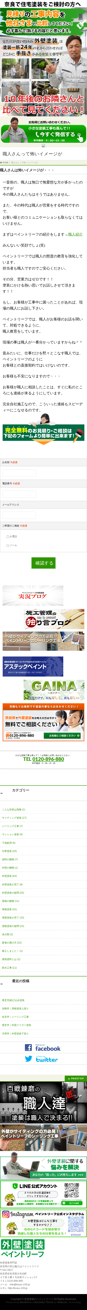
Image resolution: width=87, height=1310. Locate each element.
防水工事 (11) (9, 967)
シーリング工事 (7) (12, 826)
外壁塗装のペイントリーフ (38, 1299)
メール (13, 545)
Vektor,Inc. (62, 1302)
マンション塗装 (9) (12, 834)
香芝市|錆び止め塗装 (13, 1000)
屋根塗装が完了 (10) (13, 917)
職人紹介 (75, 234)
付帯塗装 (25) (9, 851)
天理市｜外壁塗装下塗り (15, 1033)
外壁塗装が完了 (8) (12, 884)
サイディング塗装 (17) (14, 817)
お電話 (13, 536)
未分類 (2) (7, 934)
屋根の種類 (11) (10, 901)
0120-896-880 (48, 759)
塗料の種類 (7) (10, 859)
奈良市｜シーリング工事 (15, 1016)
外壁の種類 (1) (10, 867)
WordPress (26, 1302)
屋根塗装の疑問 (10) (13, 926)
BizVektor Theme (44, 1302)
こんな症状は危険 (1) (13, 809)
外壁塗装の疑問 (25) (13, 892)
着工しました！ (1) (12, 951)
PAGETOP (77, 1078)
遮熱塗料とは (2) (11, 959)
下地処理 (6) (8, 842)
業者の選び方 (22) (12, 942)
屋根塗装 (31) (9, 909)
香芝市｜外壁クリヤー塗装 (16, 1025)
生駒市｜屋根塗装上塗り (15, 1008)
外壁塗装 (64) (9, 876)
